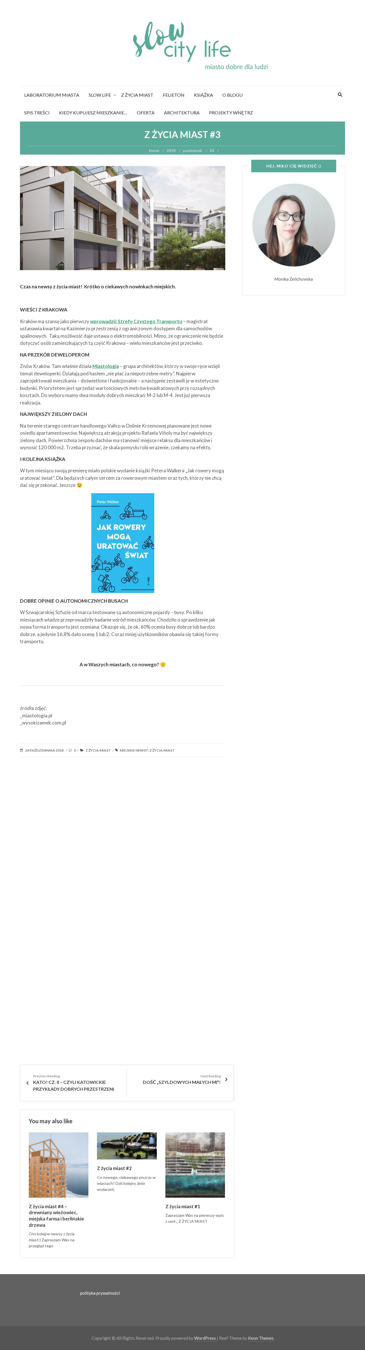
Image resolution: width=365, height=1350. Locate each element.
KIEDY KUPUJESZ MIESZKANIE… (93, 112)
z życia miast (162, 750)
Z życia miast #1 (182, 1206)
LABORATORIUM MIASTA (51, 95)
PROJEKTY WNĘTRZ (231, 112)
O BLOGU (232, 95)
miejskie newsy (134, 750)
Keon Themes (261, 1338)
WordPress (205, 1338)
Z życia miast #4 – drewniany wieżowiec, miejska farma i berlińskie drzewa (56, 1215)
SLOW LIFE (100, 95)
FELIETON (173, 95)
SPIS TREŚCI (37, 112)
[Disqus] (127, 844)
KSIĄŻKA (203, 95)
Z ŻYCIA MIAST (137, 95)
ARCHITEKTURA (182, 112)
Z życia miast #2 (114, 1168)
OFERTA (146, 112)
